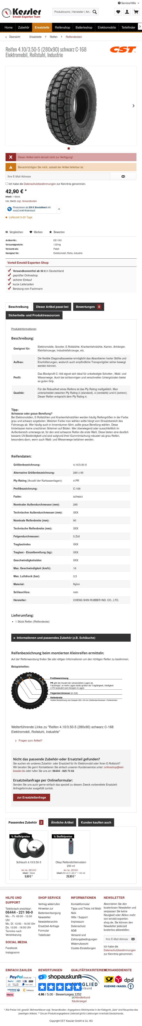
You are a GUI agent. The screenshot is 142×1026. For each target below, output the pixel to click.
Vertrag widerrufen (49, 904)
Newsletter (44, 917)
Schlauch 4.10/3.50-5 (28, 862)
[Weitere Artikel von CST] (123, 52)
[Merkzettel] (118, 11)
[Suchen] (95, 11)
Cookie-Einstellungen (83, 948)
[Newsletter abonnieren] (133, 939)
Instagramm (13, 952)
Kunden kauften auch (96, 822)
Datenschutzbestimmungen (40, 184)
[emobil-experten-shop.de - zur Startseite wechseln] (21, 14)
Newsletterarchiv (48, 921)
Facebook (11, 948)
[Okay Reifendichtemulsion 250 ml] (71, 845)
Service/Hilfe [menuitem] (129, 3)
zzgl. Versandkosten (27, 200)
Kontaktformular (80, 904)
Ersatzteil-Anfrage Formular (48, 928)
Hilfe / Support (79, 917)
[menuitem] (76, 11)
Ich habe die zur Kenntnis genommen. (47, 184)
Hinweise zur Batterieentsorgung (49, 911)
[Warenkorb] (136, 11)
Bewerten (59, 232)
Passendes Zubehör (25, 822)
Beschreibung (18, 307)
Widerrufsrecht (79, 943)
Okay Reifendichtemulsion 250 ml (71, 864)
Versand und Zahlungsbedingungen (84, 937)
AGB (73, 930)
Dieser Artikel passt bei (52, 307)
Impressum (77, 921)
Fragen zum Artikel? (30, 740)
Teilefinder (44, 935)
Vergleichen (16, 232)
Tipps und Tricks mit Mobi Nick (86, 911)
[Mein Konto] (127, 11)
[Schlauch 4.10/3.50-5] (28, 845)
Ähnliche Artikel (62, 822)
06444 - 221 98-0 (19, 912)
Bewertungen (88, 307)
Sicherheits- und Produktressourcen (34, 315)
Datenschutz (78, 926)
